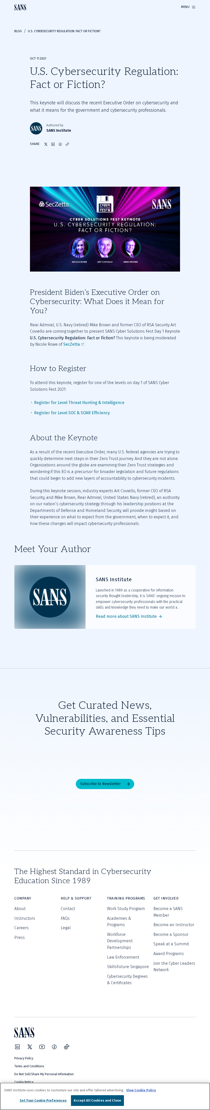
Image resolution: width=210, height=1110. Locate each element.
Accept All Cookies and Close (97, 1100)
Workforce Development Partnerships (120, 941)
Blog (18, 31)
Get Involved (165, 898)
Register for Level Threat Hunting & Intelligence (79, 402)
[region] (105, 1096)
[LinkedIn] (17, 1047)
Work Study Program (126, 908)
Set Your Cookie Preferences (43, 1100)
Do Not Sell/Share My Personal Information (44, 1074)
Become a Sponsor (170, 934)
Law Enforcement (123, 957)
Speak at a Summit (171, 943)
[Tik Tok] (67, 1047)
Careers (21, 927)
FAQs (65, 918)
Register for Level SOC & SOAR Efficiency (72, 412)
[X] (30, 1047)
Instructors (24, 918)
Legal (66, 927)
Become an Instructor (173, 924)
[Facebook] (54, 1047)
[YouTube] (42, 1047)
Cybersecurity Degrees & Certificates (127, 979)
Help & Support (76, 898)
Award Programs (168, 953)
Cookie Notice (24, 1082)
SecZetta (71, 344)
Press (19, 937)
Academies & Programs (119, 921)
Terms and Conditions (29, 1066)
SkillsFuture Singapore (128, 966)
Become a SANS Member (168, 912)
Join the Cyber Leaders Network (174, 966)
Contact (68, 908)
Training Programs (126, 898)
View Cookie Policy (141, 1090)
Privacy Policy (23, 1058)
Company (22, 898)
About (20, 908)
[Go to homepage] (20, 7)
